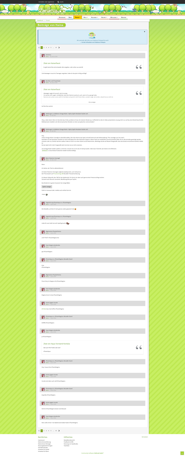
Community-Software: (92, 453)
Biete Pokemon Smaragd (53, 158)
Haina (47, 56)
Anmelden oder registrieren (46, 2)
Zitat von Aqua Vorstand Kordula (57, 344)
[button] (144, 31)
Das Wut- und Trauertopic (53, 81)
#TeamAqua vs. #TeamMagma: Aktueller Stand (59, 259)
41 (56, 47)
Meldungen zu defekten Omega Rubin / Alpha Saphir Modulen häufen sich (67, 114)
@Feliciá (44, 309)
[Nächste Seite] (59, 47)
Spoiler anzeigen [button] (46, 186)
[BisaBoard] (92, 10)
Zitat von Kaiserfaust (52, 63)
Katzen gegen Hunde (52, 302)
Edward (45, 150)
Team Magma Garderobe (53, 245)
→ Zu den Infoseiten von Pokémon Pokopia (92, 42)
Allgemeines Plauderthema (53, 231)
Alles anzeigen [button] (92, 102)
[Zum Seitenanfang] (182, 453)
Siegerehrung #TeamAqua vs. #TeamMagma (58, 202)
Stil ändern (145, 437)
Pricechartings (57, 174)
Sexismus (48, 55)
